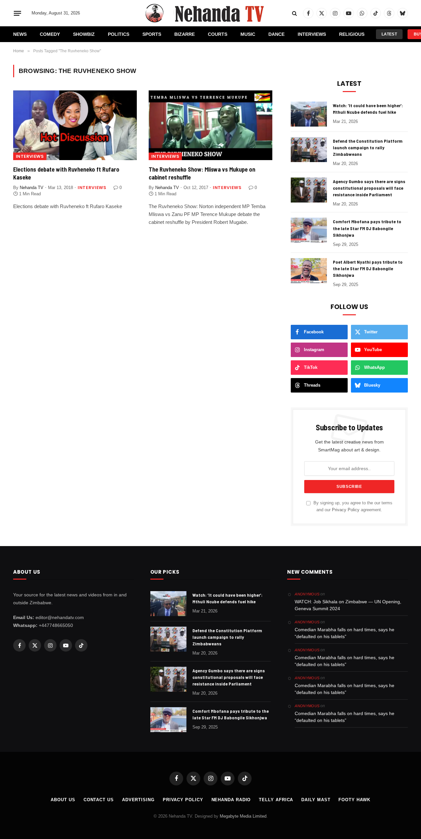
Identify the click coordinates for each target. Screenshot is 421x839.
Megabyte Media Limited (243, 816)
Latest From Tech (389, 35)
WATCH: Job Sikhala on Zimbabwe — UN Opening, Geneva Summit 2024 (348, 605)
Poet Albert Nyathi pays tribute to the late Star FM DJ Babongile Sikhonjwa (368, 268)
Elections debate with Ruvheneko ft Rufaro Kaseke (66, 173)
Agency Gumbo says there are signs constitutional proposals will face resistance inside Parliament (369, 188)
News (20, 34)
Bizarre (184, 34)
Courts (217, 34)
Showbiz (84, 34)
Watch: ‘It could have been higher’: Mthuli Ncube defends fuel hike (368, 109)
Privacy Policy (345, 510)
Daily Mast (315, 799)
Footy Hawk (354, 799)
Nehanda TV (31, 187)
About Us (63, 799)
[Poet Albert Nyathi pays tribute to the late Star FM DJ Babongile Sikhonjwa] (309, 270)
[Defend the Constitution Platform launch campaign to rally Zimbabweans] (309, 149)
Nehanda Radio (231, 799)
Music (247, 34)
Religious (351, 34)
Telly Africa (276, 799)
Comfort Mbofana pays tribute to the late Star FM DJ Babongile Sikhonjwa (367, 228)
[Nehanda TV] (210, 13)
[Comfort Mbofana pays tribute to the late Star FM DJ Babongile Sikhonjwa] (309, 230)
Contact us (99, 799)
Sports (151, 34)
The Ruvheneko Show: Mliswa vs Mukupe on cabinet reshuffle (202, 173)
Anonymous (307, 594)
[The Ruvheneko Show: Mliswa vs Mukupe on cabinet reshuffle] (210, 125)
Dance (276, 34)
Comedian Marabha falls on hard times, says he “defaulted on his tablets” (344, 633)
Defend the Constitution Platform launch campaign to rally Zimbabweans (368, 147)
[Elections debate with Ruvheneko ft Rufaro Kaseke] (75, 125)
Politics (118, 34)
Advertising (138, 799)
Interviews (312, 34)
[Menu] (17, 13)
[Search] (294, 13)
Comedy (50, 34)
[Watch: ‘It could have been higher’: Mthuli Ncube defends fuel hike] (309, 114)
